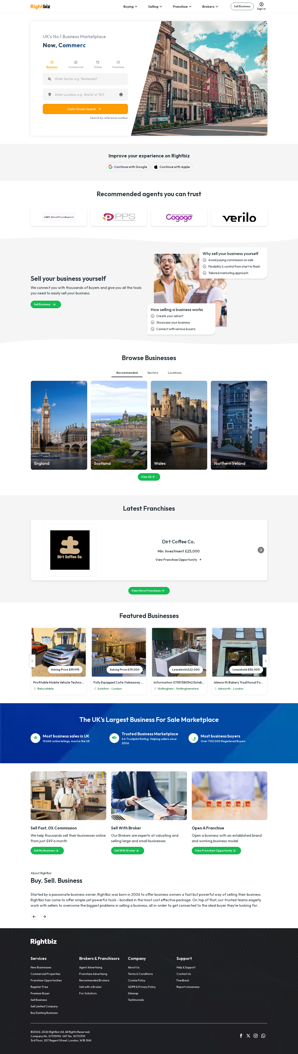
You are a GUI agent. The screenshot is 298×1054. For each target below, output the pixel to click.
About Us (133, 967)
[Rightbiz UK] (40, 7)
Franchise (180, 6)
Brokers (208, 6)
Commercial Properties (45, 974)
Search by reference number (109, 118)
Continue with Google (130, 167)
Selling (153, 6)
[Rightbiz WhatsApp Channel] (263, 1036)
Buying (128, 6)
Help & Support (186, 967)
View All (146, 477)
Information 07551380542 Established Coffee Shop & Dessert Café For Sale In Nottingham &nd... (179, 682)
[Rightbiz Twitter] (248, 1036)
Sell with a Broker (90, 987)
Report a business (188, 987)
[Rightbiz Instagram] (256, 1036)
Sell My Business (44, 850)
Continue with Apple (175, 167)
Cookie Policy (136, 980)
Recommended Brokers (94, 980)
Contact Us (184, 974)
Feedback (183, 980)
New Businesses (41, 967)
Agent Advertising (90, 967)
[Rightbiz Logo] (44, 942)
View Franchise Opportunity (176, 560)
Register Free (39, 987)
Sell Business (242, 6)
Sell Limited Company (44, 1006)
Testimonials (136, 1000)
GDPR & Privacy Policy (142, 987)
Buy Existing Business (44, 1013)
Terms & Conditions (140, 974)
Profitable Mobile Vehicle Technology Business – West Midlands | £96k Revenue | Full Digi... (58, 682)
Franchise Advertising (93, 974)
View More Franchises (146, 590)
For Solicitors (88, 993)
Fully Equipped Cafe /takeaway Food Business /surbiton (118, 682)
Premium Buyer (40, 993)
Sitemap (133, 993)
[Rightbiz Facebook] (241, 1036)
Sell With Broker (124, 850)
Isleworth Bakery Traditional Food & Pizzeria (239, 682)
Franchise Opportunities (46, 980)
